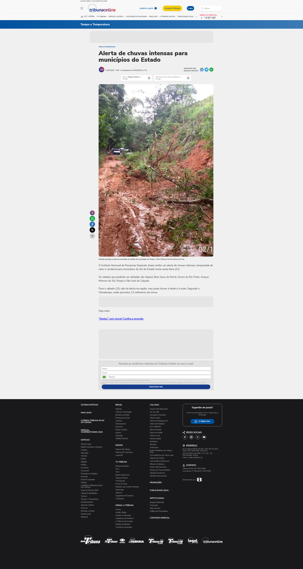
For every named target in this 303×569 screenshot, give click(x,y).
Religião (84, 462)
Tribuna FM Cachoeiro (124, 452)
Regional (84, 517)
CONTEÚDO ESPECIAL (160, 518)
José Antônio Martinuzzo (159, 461)
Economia (85, 468)
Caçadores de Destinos (125, 496)
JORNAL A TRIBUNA (125, 505)
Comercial (154, 505)
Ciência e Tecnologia (123, 412)
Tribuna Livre (155, 436)
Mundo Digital (155, 439)
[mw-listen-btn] (92, 213)
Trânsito (84, 456)
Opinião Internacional (158, 476)
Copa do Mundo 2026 (89, 490)
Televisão (119, 436)
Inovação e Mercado (158, 415)
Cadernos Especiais (123, 515)
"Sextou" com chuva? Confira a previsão (121, 318)
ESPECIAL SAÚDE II (116, 16)
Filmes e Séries (121, 430)
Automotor (120, 490)
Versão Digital (121, 512)
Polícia (83, 459)
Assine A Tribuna (172, 8)
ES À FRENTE (155, 427)
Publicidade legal (185, 16)
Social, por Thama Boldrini (160, 470)
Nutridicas (154, 441)
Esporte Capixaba (88, 480)
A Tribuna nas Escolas (124, 521)
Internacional (121, 424)
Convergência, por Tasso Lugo (162, 455)
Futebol (84, 482)
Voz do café (154, 412)
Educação (84, 453)
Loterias (119, 421)
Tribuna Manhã (121, 478)
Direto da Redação (157, 424)
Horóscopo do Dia (122, 418)
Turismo (84, 496)
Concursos (85, 471)
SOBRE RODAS (122, 439)
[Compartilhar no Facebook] (92, 224)
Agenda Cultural (87, 505)
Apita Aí (119, 493)
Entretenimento (87, 502)
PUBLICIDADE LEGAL (159, 490)
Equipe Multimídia (157, 502)
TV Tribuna (101, 16)
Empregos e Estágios (89, 474)
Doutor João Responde (159, 409)
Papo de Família (156, 433)
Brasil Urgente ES (122, 475)
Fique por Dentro (122, 466)
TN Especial (120, 481)
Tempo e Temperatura (107, 47)
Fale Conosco (155, 508)
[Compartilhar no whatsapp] (92, 218)
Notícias (119, 409)
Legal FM (119, 455)
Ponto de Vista (121, 484)
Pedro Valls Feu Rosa (158, 467)
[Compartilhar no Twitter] (92, 230)
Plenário (153, 444)
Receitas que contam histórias (127, 487)
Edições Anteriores (123, 524)
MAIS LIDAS (86, 412)
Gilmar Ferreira (155, 430)
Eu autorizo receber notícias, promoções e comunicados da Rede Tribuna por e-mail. (126, 380)
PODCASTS (153, 16)
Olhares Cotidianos (157, 464)
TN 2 (117, 472)
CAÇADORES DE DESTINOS (136, 16)
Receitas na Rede (88, 511)
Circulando (120, 499)
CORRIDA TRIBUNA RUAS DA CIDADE (92, 421)
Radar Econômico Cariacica (91, 447)
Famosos (84, 508)
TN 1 (117, 469)
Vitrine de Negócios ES (159, 421)
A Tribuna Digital (167, 16)
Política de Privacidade (159, 511)
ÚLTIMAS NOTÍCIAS (89, 405)
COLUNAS (154, 405)
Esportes (84, 477)
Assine (118, 509)
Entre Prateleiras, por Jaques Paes (161, 451)
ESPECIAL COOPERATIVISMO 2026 (92, 431)
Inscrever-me (156, 386)
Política (83, 465)
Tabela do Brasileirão (89, 493)
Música (118, 433)
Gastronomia (86, 514)
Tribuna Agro (86, 444)
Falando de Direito (157, 458)
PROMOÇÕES (156, 482)
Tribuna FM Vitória (123, 449)
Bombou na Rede (122, 415)
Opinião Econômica (157, 473)
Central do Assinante (124, 527)
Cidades (84, 450)
